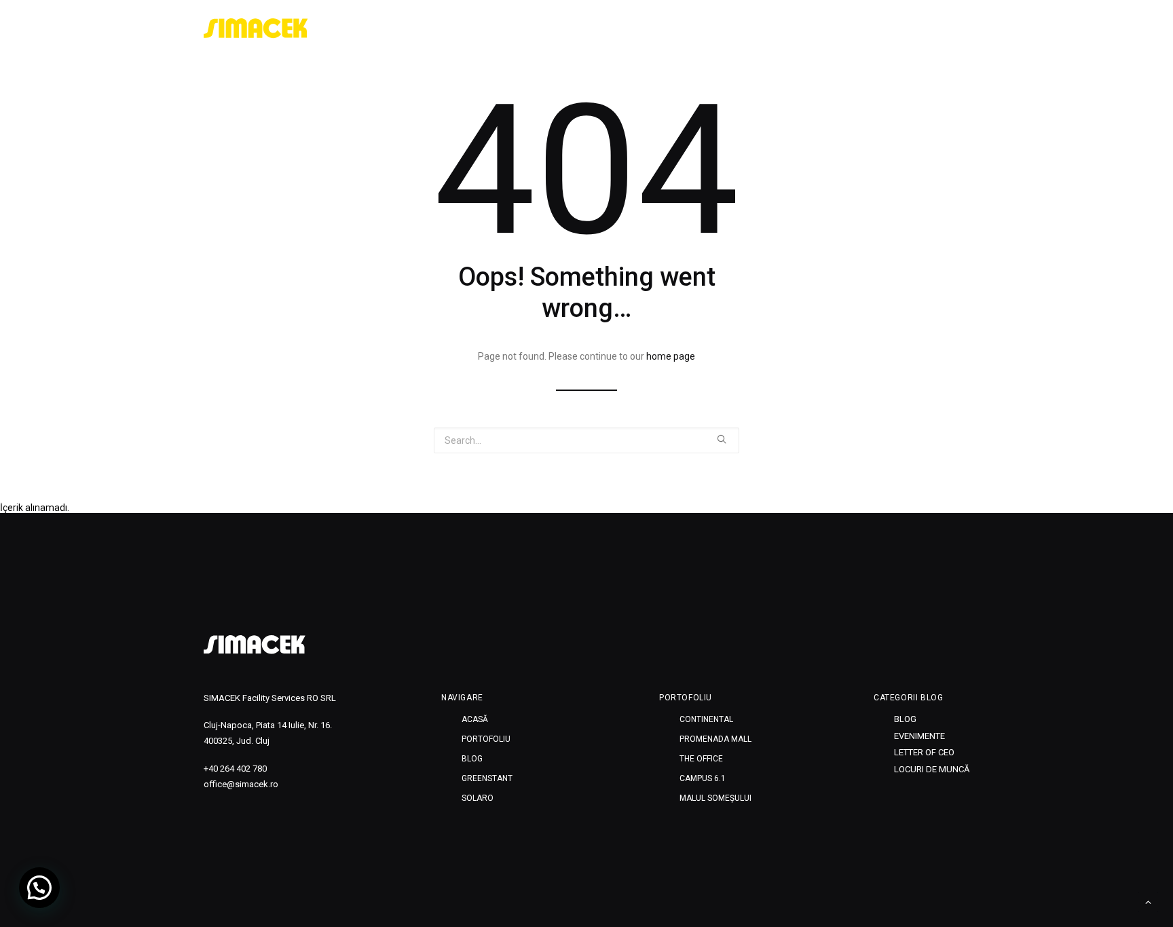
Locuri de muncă (931, 769)
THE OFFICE (701, 758)
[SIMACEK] (256, 28)
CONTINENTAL (706, 719)
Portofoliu (757, 28)
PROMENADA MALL (715, 739)
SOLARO (943, 28)
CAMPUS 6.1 (702, 778)
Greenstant (876, 28)
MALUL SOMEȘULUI (715, 798)
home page (670, 356)
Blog (816, 28)
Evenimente (919, 736)
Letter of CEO (924, 752)
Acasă (694, 28)
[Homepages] (254, 644)
